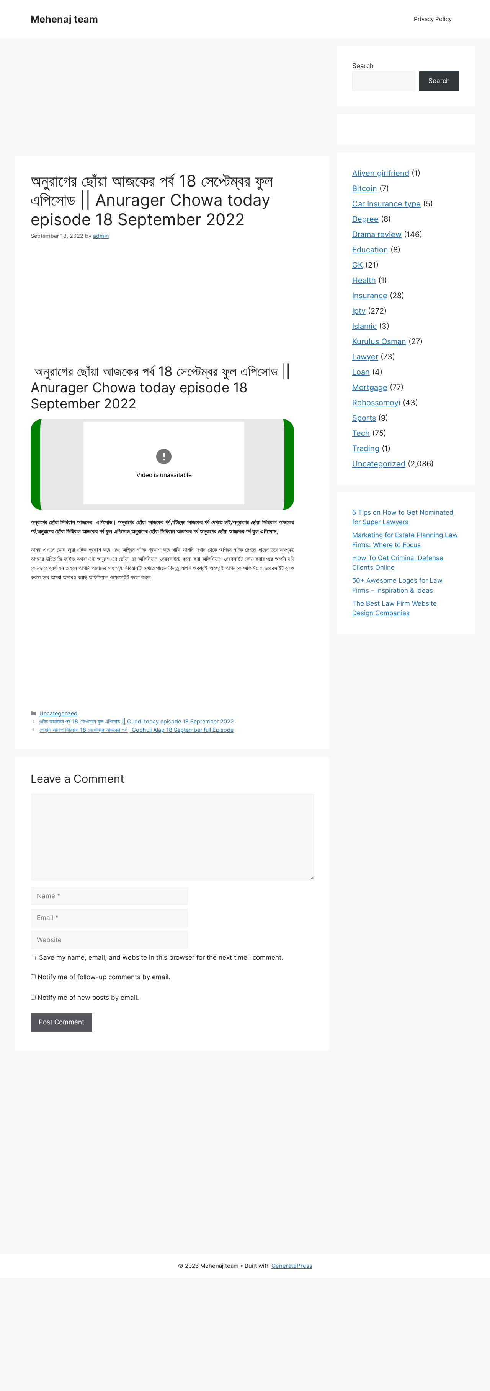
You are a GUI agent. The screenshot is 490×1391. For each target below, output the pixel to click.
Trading (365, 448)
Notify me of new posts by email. (88, 997)
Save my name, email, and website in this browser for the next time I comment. (161, 957)
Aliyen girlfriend (380, 173)
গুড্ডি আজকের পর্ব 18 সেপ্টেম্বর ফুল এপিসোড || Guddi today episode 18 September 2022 (136, 721)
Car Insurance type (386, 203)
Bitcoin (364, 188)
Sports (364, 417)
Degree (365, 219)
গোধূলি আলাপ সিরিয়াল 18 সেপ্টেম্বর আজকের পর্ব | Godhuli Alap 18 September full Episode (136, 729)
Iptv (359, 310)
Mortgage (369, 387)
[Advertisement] (172, 99)
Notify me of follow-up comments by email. (104, 977)
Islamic (364, 326)
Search (363, 66)
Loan (361, 372)
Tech (361, 433)
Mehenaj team (64, 19)
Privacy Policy (433, 19)
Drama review (377, 234)
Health (364, 280)
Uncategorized (58, 713)
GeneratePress (291, 1265)
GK (357, 265)
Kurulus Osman (379, 341)
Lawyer (365, 356)
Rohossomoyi (376, 402)
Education (370, 249)
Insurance (369, 295)
